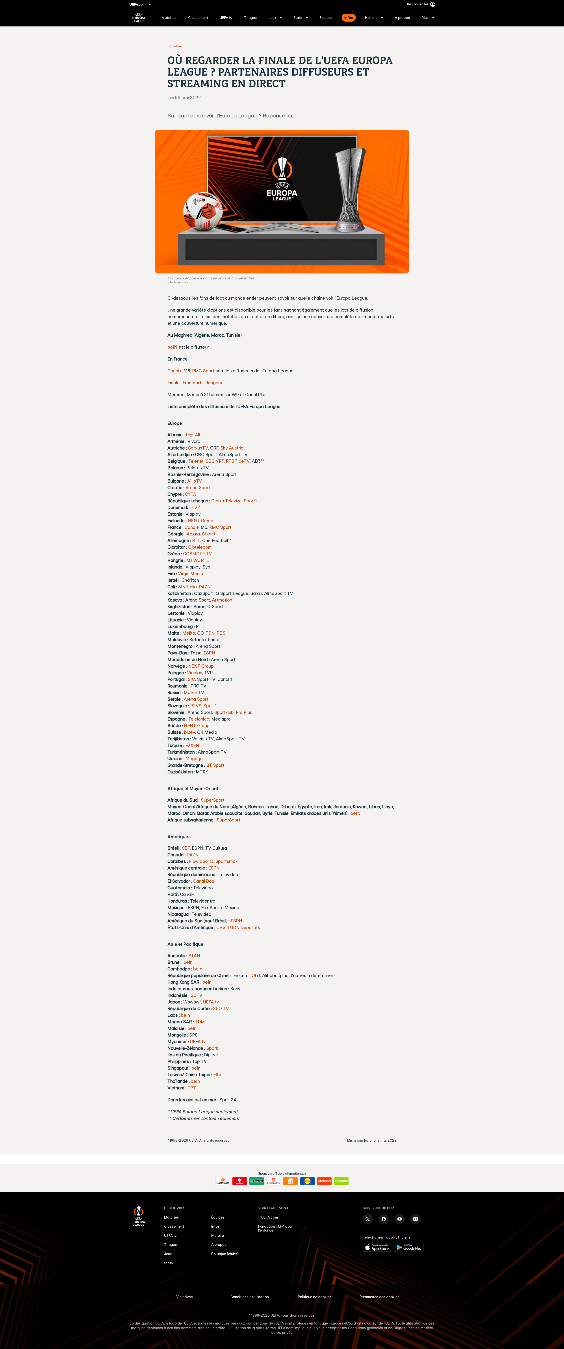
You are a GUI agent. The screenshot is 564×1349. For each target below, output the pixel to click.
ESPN (209, 652)
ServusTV (198, 447)
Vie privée (184, 1297)
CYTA (190, 494)
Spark (212, 1048)
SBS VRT (215, 461)
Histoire (217, 1236)
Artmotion (222, 599)
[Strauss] (239, 1181)
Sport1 (250, 500)
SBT (186, 848)
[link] (169, 17)
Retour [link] (177, 45)
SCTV (196, 995)
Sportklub (224, 712)
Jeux (168, 1254)
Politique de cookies (314, 1297)
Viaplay (194, 672)
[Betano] (324, 1181)
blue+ (189, 732)
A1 (189, 480)
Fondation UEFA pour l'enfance (275, 1228)
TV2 (195, 507)
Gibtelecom (200, 547)
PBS (221, 632)
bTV (197, 480)
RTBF (231, 461)
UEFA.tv (211, 1001)
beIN (172, 346)
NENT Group (200, 520)
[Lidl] (307, 1181)
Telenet (196, 461)
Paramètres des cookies (379, 1297)
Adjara (193, 533)
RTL (196, 540)
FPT (191, 1087)
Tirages (170, 1245)
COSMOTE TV (197, 553)
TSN (210, 632)
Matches (171, 1217)
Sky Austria (231, 447)
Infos (215, 1226)
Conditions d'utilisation (249, 1297)
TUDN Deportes (243, 927)
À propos (218, 1245)
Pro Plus (244, 712)
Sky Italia (187, 586)
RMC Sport (203, 370)
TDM (200, 1021)
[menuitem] (169, 17)
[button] (275, 17)
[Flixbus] (341, 1181)
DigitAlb (194, 434)
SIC (191, 679)
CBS (220, 927)
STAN (194, 955)
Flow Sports (201, 861)
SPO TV (221, 1008)
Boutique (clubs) (224, 1254)
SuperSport (212, 800)
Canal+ (174, 370)
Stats (168, 1263)
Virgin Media (190, 573)
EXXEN (192, 745)
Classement (174, 1226)
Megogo (194, 758)
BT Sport (215, 765)
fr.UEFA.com (268, 1217)
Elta (217, 1074)
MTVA (192, 560)
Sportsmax (226, 861)
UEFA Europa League (138, 17)
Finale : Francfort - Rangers (194, 382)
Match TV (194, 692)
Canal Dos (203, 881)
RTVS (195, 705)
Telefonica (198, 718)
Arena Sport (198, 487)
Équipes (217, 1217)
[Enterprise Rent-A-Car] (256, 1181)
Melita (188, 632)
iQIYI (255, 975)
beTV (244, 461)
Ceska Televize (226, 500)
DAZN (205, 586)
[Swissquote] (273, 1181)
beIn (188, 962)
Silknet (208, 533)
